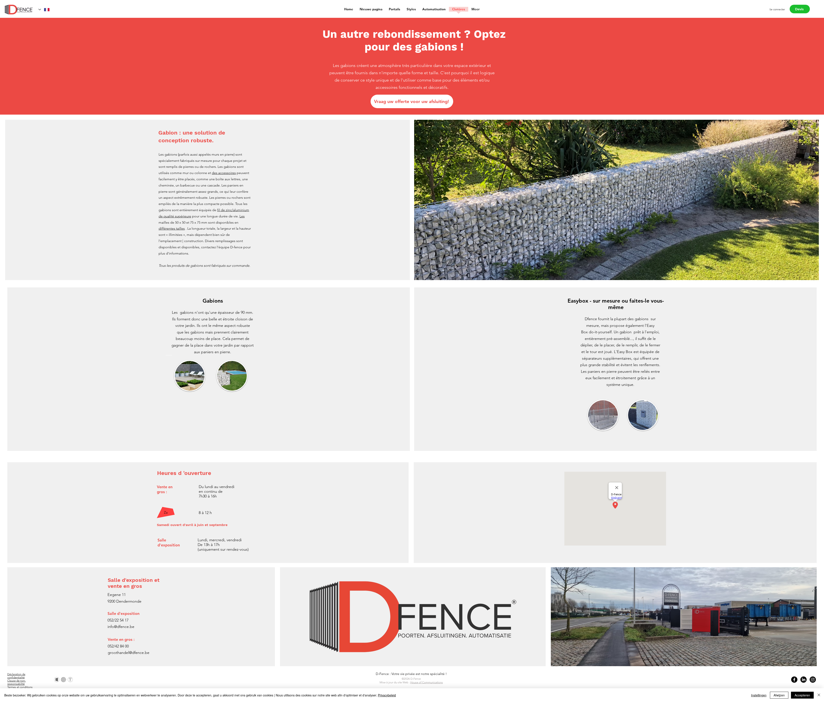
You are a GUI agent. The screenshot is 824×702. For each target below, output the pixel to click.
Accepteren (802, 695)
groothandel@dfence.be (128, 652)
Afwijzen (779, 695)
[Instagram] (813, 679)
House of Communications (426, 682)
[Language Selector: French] (44, 9)
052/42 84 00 (118, 646)
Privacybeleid (387, 695)
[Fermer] (818, 695)
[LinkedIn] (803, 679)
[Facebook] (794, 679)
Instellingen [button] (758, 695)
